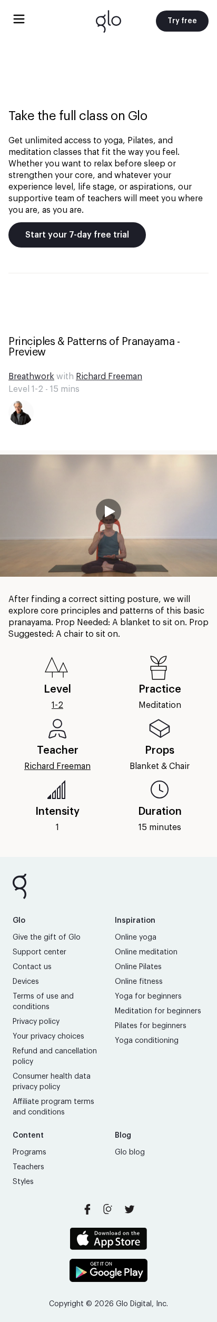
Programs (29, 1152)
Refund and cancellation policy (55, 1057)
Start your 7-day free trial (77, 235)
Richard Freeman (109, 376)
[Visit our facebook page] (87, 1209)
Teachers (28, 1167)
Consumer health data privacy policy (52, 1082)
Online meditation (146, 952)
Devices (26, 981)
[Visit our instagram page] (108, 1209)
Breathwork (31, 376)
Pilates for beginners (150, 1026)
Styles (23, 1182)
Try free (182, 21)
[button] (108, 516)
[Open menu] (18, 18)
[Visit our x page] (129, 1209)
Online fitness (139, 981)
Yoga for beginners (148, 996)
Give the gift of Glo (47, 937)
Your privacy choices (48, 1036)
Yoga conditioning (147, 1040)
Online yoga (135, 937)
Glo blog (130, 1152)
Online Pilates (138, 967)
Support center (39, 952)
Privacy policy (36, 1021)
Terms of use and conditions (43, 1002)
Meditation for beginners (158, 1011)
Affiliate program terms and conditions (53, 1107)
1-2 (57, 705)
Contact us (32, 967)
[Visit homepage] (108, 21)
